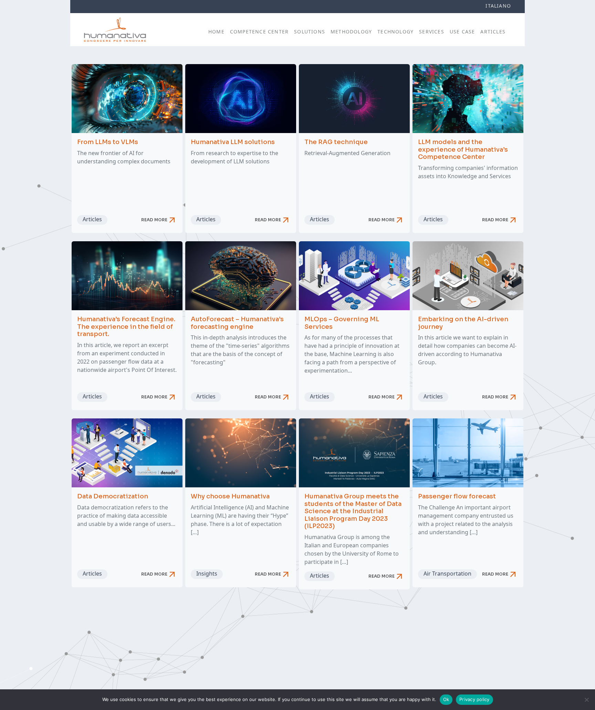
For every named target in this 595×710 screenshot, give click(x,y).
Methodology (351, 31)
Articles (492, 31)
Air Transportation (447, 573)
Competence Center (259, 31)
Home (216, 31)
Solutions (309, 31)
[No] (586, 699)
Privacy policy (474, 699)
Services (431, 31)
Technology (395, 31)
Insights (206, 573)
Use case (462, 31)
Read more (159, 220)
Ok (446, 699)
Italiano (498, 5)
